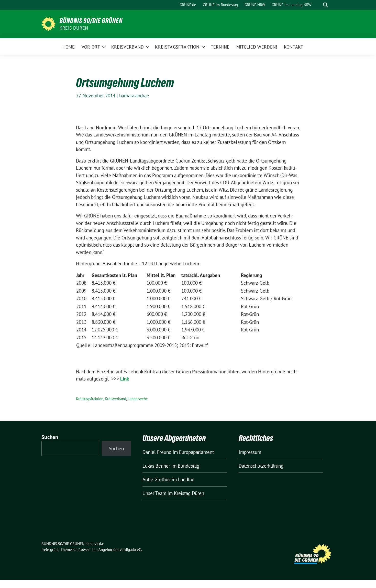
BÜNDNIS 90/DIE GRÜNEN (91, 21)
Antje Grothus (156, 479)
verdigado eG (130, 549)
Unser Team (154, 493)
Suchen (49, 437)
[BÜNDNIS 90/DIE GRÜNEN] (48, 23)
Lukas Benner (156, 466)
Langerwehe (138, 398)
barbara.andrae (134, 96)
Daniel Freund (156, 452)
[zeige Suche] (325, 5)
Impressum (250, 452)
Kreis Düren (74, 28)
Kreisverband (115, 398)
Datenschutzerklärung (261, 466)
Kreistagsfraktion (89, 398)
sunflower (81, 549)
